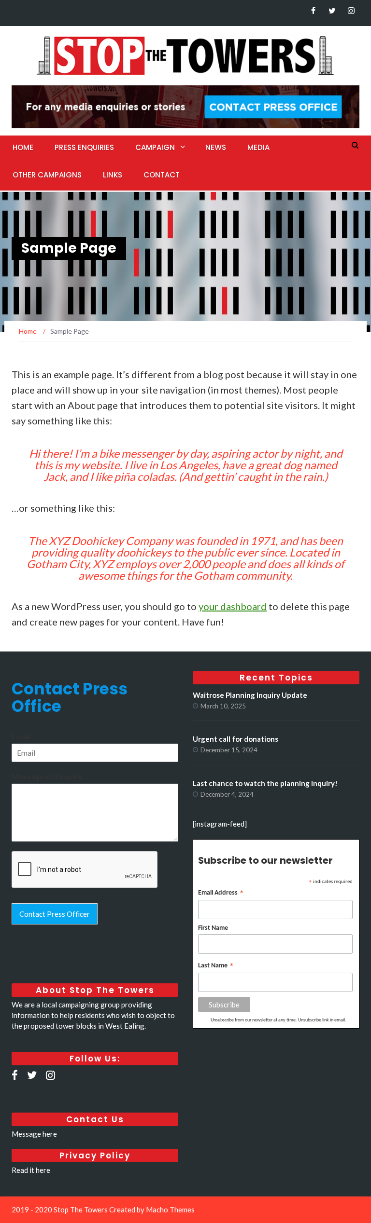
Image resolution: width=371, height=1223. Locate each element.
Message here (34, 1133)
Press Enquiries (84, 147)
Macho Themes (170, 1209)
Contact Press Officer (54, 914)
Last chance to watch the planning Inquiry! (265, 783)
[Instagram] (350, 10)
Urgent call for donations (235, 738)
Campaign (155, 147)
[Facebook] (313, 10)
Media (258, 147)
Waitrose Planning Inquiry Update (250, 695)
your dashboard (233, 606)
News (215, 147)
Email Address (221, 893)
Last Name (216, 966)
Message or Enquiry (47, 776)
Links (112, 175)
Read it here (31, 1170)
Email (21, 736)
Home (23, 147)
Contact (161, 175)
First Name (213, 928)
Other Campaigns (47, 175)
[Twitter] (332, 10)
